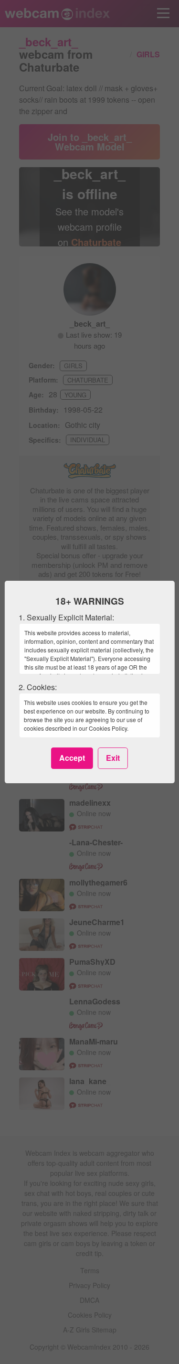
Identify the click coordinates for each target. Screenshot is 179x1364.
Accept (72, 757)
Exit (113, 757)
